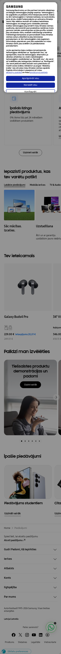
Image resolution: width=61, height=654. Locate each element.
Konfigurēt (30, 92)
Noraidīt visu (30, 85)
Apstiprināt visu (30, 78)
